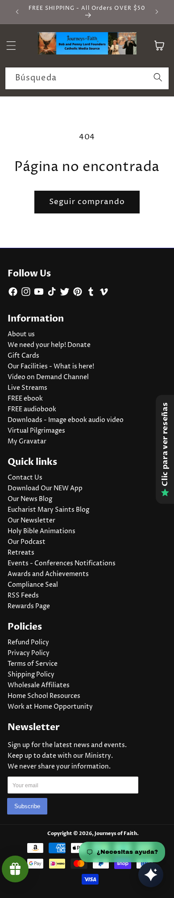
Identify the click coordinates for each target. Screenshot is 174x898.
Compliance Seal (33, 585)
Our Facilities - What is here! (51, 366)
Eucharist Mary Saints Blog (48, 510)
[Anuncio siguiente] (157, 12)
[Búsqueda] (158, 78)
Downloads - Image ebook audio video (66, 420)
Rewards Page (29, 606)
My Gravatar (27, 442)
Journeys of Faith (116, 833)
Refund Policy (28, 642)
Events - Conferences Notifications (62, 563)
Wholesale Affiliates (39, 685)
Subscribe (27, 806)
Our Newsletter (31, 521)
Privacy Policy (29, 653)
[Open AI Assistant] (150, 874)
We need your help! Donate (49, 345)
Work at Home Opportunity (50, 707)
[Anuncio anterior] (17, 12)
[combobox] (87, 78)
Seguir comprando (87, 202)
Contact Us (25, 478)
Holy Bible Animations (41, 531)
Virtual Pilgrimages (36, 431)
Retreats (21, 553)
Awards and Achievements (48, 574)
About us (21, 334)
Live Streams (27, 388)
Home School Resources (44, 696)
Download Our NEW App (45, 488)
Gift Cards (23, 356)
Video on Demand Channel (48, 377)
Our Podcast (27, 542)
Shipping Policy (31, 675)
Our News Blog (30, 499)
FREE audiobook (32, 409)
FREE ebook (25, 399)
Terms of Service (33, 664)
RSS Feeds (23, 596)
